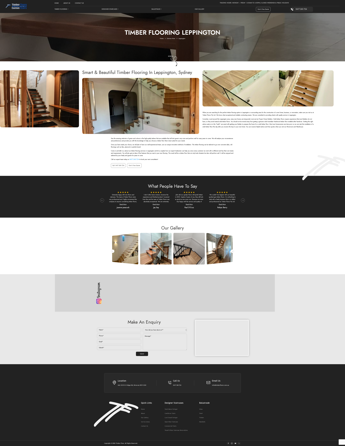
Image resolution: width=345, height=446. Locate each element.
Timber (201, 418)
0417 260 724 (134, 159)
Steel (201, 413)
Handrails (202, 422)
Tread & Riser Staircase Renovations (176, 430)
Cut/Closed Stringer (171, 418)
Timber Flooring (60, 9)
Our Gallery (199, 9)
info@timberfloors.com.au (220, 385)
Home (56, 3)
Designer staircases (109, 9)
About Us (66, 3)
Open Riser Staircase (171, 422)
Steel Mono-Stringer (171, 409)
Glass (201, 409)
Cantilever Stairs (170, 413)
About (143, 413)
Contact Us (79, 3)
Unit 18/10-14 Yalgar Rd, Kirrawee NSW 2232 (132, 385)
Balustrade (156, 9)
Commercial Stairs (170, 426)
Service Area (171, 38)
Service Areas (145, 422)
